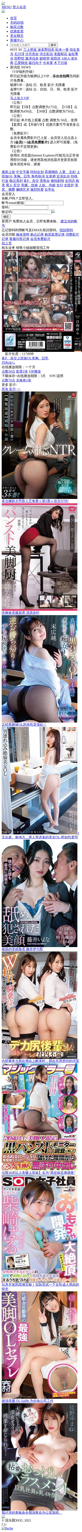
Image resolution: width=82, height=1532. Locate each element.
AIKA (65, 58)
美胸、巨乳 (22, 176)
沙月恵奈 (32, 54)
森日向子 (35, 63)
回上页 (7, 243)
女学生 (50, 189)
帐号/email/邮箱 (13, 203)
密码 (5, 207)
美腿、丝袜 (29, 185)
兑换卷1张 (23, 380)
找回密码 (66, 230)
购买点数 (17, 27)
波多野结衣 (46, 49)
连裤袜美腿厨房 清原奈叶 (21, 613)
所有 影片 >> (11, 389)
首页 (13, 18)
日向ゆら (8, 362)
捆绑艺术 (22, 189)
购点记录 (37, 234)
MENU (7, 7)
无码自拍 (17, 22)
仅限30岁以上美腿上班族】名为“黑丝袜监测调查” (38, 1172)
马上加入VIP (19, 98)
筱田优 (55, 58)
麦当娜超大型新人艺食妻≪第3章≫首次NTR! (35, 501)
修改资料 (22, 234)
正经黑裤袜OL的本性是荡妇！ (24, 724)
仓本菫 (48, 63)
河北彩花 (46, 54)
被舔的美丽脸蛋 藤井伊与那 (22, 949)
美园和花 (60, 54)
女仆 (59, 185)
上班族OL (24, 358)
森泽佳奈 (32, 58)
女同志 (70, 181)
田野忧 (19, 58)
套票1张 (22, 371)
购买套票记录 (55, 234)
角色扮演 (38, 176)
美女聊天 (17, 36)
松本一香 (62, 49)
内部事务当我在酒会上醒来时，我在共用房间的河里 (40, 1061)
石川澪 (19, 54)
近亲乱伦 (63, 176)
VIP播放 (35, 371)
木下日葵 (60, 63)
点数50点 (8, 371)
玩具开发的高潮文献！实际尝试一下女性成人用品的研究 (40, 1287)
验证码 (7, 212)
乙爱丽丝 (21, 63)
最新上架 (8, 172)
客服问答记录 (19, 239)
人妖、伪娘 (47, 185)
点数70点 (8, 380)
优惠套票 (17, 31)
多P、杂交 (31, 181)
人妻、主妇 (67, 172)
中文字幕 (22, 172)
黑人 (9, 185)
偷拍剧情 (57, 181)
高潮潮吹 (51, 172)
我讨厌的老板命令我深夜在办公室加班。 (32, 1512)
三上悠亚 (30, 49)
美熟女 (45, 181)
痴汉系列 (16, 181)
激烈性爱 (37, 189)
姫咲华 (45, 58)
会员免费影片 (40, 239)
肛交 (16, 185)
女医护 (69, 185)
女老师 (51, 176)
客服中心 (17, 40)
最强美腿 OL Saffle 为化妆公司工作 (27, 1401)
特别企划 (37, 172)
